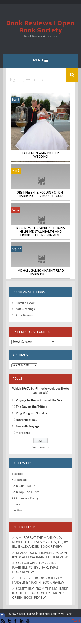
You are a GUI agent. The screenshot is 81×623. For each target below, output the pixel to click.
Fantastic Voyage (27, 426)
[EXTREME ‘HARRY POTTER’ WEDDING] (40, 126)
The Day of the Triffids (31, 406)
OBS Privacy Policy (25, 498)
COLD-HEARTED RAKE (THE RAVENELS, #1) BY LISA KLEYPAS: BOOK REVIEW (35, 568)
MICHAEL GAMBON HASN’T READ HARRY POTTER (40, 272)
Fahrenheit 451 (26, 419)
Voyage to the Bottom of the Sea (39, 400)
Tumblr (16, 504)
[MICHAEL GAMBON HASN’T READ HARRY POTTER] (40, 260)
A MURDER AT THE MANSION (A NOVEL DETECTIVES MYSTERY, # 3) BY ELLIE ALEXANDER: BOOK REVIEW (40, 542)
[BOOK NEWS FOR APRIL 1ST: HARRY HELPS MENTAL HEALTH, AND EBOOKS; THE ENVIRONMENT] (40, 221)
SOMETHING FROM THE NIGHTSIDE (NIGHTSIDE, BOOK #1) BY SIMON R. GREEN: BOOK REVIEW (40, 593)
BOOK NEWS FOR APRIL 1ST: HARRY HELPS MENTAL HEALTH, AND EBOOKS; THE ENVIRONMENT (40, 231)
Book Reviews (25, 315)
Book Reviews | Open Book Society (40, 26)
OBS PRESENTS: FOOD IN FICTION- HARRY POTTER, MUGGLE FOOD (40, 194)
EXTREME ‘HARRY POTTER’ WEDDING (40, 154)
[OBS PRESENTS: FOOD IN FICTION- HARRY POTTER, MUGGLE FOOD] (40, 182)
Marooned (23, 432)
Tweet (76, 620)
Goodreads (19, 480)
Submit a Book (25, 303)
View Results (40, 447)
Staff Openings (25, 309)
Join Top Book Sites (25, 492)
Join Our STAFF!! (23, 486)
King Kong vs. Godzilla (31, 413)
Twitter (17, 510)
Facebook (18, 474)
